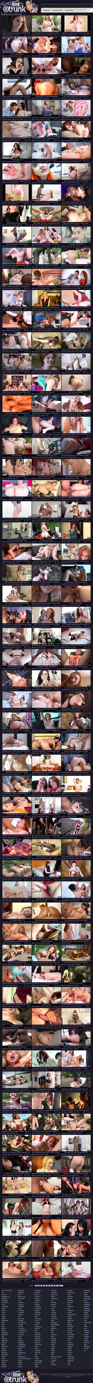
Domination (22, 1356)
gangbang (43, 436)
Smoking (70, 1360)
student (15, 309)
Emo (19, 1364)
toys (17, 921)
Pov (69, 1308)
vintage (35, 1238)
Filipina (37, 1304)
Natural (53, 1340)
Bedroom (5, 1334)
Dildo (20, 1348)
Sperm (86, 1292)
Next (61, 1285)
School (70, 1332)
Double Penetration (24, 1358)
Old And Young (56, 1356)
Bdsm (4, 1328)
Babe (3, 1318)
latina (76, 372)
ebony (20, 98)
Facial (37, 1294)
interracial (6, 34)
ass (71, 34)
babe (73, 98)
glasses (12, 1175)
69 (73, 921)
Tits (85, 1324)
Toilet (85, 1326)
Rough (70, 1328)
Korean (53, 1306)
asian (5, 1238)
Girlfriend (38, 1334)
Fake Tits (38, 1296)
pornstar (48, 77)
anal (68, 161)
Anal (3, 1304)
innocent (16, 182)
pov (44, 77)
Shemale (70, 1344)
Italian (53, 1296)
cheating (44, 457)
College (20, 1320)
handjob (78, 288)
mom (5, 77)
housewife (41, 224)
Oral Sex (54, 1358)
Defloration (21, 1346)
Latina (53, 1310)
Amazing (5, 1300)
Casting (20, 1304)
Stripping (87, 1304)
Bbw (3, 1326)
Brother (4, 1366)
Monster (53, 1338)
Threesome (87, 1322)
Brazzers (5, 1360)
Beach (4, 1330)
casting (8, 288)
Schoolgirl (71, 1334)
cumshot (48, 921)
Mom (52, 1336)
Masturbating (55, 1324)
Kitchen (53, 1304)
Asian (4, 1312)
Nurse (53, 1346)
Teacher (86, 1316)
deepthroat (36, 710)
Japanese (54, 1298)
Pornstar (70, 1306)
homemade (46, 224)
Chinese (21, 1312)
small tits (48, 119)
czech (20, 752)
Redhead (71, 1320)
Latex (53, 1308)
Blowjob (4, 1352)
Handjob (37, 1350)
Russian (70, 1330)
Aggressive (5, 1296)
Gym (36, 1346)
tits (78, 55)
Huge (36, 1364)
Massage (54, 1322)
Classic (20, 1314)
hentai (40, 1069)
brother (42, 119)
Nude (53, 1344)
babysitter (78, 119)
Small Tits (71, 1358)
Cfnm (20, 1308)
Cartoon (20, 1302)
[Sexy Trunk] (19, 6)
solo (45, 34)
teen (35, 119)
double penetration (70, 985)
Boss (3, 1356)
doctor (71, 55)
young (39, 140)
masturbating (49, 34)
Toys (85, 1328)
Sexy (69, 1340)
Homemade (38, 1360)
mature (80, 203)
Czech (20, 1338)
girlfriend (65, 288)
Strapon (86, 1302)
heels (78, 1175)
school (47, 415)
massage (20, 605)
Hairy (36, 1348)
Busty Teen (21, 1296)
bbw (35, 98)
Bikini (3, 1344)
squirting (69, 351)
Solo (69, 1362)
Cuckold (21, 1332)
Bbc (3, 1324)
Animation (5, 1306)
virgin (37, 415)
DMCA (69, 1376)
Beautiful (5, 1332)
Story (85, 1300)
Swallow (87, 1308)
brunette (79, 246)
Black (3, 1348)
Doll (19, 1354)
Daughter (21, 1342)
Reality (70, 1318)
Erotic (20, 1366)
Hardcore (38, 1352)
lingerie (77, 161)
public (19, 520)
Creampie (21, 1328)
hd (76, 34)
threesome (43, 330)
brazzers (14, 77)
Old (52, 1354)
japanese (6, 1280)
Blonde (4, 1350)
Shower (70, 1346)
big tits (68, 34)
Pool (69, 1304)
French (37, 1320)
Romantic (71, 1326)
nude (74, 1112)
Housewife (38, 1362)
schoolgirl (79, 774)
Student (86, 1306)
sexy (80, 689)
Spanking (87, 1290)
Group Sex (38, 1344)
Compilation (22, 1322)
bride (16, 837)
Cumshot (21, 1334)
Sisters (70, 1350)
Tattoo (86, 1314)
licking (13, 119)
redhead (75, 55)
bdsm (39, 55)
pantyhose (71, 668)
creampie (46, 161)
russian (6, 119)
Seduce (70, 1338)
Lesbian (53, 1312)
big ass (64, 34)
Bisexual (4, 1346)
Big (3, 1336)
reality (16, 520)
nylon (17, 1027)
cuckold (41, 267)
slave (43, 1112)
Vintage (86, 1336)
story (50, 1006)
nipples (45, 55)
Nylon (53, 1348)
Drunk (20, 1360)
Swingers (87, 1310)
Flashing (37, 1312)
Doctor (20, 1350)
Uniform (86, 1332)
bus (40, 415)
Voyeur (86, 1340)
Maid (52, 1320)
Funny (37, 1324)
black (17, 98)
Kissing (53, 1302)
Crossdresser (22, 1330)
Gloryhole (38, 1340)
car (15, 731)
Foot (36, 1316)
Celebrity (21, 1306)
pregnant (76, 140)
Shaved (70, 1342)
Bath (3, 1322)
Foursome (38, 1318)
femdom (48, 1133)
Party (69, 1294)
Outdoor (53, 1364)
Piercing (70, 1300)
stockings (20, 499)
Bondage (5, 1354)
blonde (47, 140)
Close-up (21, 1318)
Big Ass (4, 1338)
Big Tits (4, 1342)
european (46, 1006)
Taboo (86, 1312)
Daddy (20, 1340)
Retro (69, 1322)
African (4, 1294)
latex (5, 267)
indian (64, 541)
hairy (38, 161)
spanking (36, 55)
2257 (66, 1376)
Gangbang (38, 1326)
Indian (37, 1366)
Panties (70, 1290)
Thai (85, 1320)
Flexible (37, 1314)
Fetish (37, 1302)
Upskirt (86, 1334)
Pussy (70, 1316)
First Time (38, 1308)
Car (19, 1300)
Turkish (86, 1330)
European (38, 1290)
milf (7, 77)
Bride (3, 1362)
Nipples (53, 1342)
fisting (15, 668)
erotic (14, 34)
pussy (80, 98)
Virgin (86, 1338)
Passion (70, 1296)
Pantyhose (71, 1292)
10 (57, 1285)
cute (43, 34)
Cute (19, 1336)
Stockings (87, 1298)
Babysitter (5, 1320)
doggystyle (48, 330)
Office (53, 1350)
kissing (12, 964)
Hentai (37, 1358)
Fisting (37, 1310)
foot (42, 55)
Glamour (37, 1336)
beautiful (35, 34)
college (5, 140)
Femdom (37, 1300)
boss (74, 752)
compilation (70, 1112)
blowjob (10, 34)
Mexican (54, 1328)
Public (70, 1312)
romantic (68, 541)
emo (17, 267)
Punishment (71, 1314)
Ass (3, 1314)
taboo (19, 943)
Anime (4, 1308)
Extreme (37, 1292)
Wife (85, 1344)
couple (75, 288)
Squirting (87, 1296)
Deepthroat (21, 1344)
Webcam (87, 1342)
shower (44, 774)
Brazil (4, 1358)
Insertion (54, 1292)
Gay (36, 1330)
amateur (20, 55)
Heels (37, 1356)
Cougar (20, 1324)
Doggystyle (22, 1352)
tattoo (17, 689)
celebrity (65, 731)
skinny (14, 98)
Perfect (70, 1298)
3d (2, 1292)
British (4, 1364)
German (37, 1332)
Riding (70, 1324)
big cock (18, 34)
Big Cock (5, 1340)
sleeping (44, 288)
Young (86, 1348)
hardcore (21, 119)
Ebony (20, 1362)
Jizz (52, 1300)
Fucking (37, 1322)
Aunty (4, 1316)
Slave (69, 1354)
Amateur (4, 1298)
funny (49, 1238)
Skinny (70, 1352)
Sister (69, 1348)
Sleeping (70, 1356)
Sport (85, 1294)
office (72, 351)
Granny (37, 1342)
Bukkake (21, 1292)
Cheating (21, 1310)
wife (35, 267)
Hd (36, 1354)
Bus (19, 1294)
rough (17, 372)
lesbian (73, 203)
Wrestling (87, 1346)
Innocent (54, 1290)
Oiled (53, 1352)
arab (35, 795)
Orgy (52, 1362)
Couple (20, 1326)
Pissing (70, 1302)
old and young (14, 55)
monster (73, 879)
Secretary (71, 1336)
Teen (85, 1318)
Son (69, 1364)
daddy (69, 436)
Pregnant (70, 1310)
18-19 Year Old (7, 1290)
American (5, 1302)
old (34, 1048)
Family (37, 1298)
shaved (80, 858)
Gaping (37, 1328)
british (74, 34)
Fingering (38, 1306)
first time (38, 351)
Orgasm (53, 1360)
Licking (53, 1314)
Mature (53, 1326)
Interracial (54, 1294)
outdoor (39, 34)
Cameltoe (21, 1298)
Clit (19, 1316)
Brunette (21, 1290)
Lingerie (53, 1316)
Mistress (53, 1334)
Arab (3, 1310)
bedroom (48, 1027)
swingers (77, 985)
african (10, 98)
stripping (17, 583)
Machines (54, 1318)
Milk (52, 1332)
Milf (52, 1330)
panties (69, 858)
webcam (42, 182)
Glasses (37, 1338)
